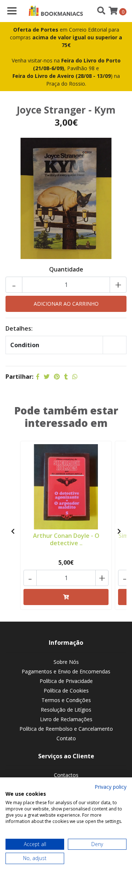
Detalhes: (19, 328)
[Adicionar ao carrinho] (66, 597)
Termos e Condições (66, 700)
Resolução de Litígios (66, 709)
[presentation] (13, 531)
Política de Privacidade (66, 680)
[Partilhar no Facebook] (37, 377)
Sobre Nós (66, 661)
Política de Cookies (66, 690)
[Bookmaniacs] (56, 11)
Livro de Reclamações (66, 719)
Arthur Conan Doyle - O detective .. (66, 539)
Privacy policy (110, 786)
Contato (66, 738)
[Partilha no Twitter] (47, 377)
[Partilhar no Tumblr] (66, 377)
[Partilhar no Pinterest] (57, 377)
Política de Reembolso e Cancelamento (66, 728)
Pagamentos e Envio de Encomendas (66, 671)
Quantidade (66, 269)
